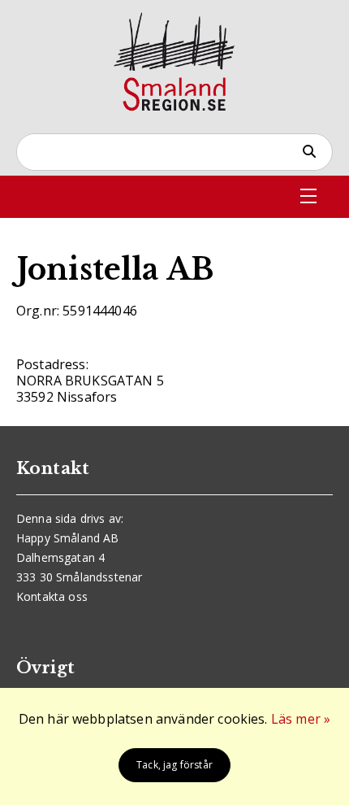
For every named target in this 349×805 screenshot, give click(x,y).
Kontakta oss (52, 596)
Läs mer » (300, 719)
